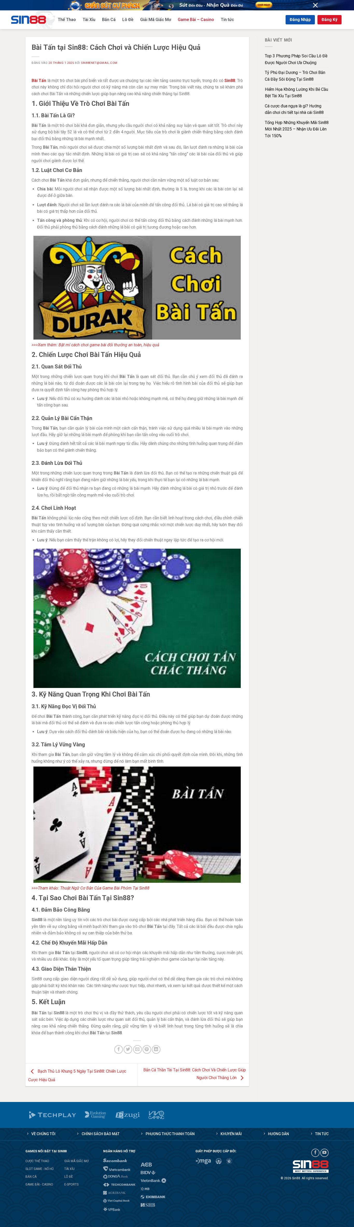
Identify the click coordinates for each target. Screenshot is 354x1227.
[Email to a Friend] (137, 1049)
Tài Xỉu (89, 19)
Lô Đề (127, 19)
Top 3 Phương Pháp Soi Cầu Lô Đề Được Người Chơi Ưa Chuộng (296, 59)
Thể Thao (67, 19)
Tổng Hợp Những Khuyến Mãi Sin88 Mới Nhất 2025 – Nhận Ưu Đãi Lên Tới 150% (297, 129)
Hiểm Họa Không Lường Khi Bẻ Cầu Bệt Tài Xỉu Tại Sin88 (296, 93)
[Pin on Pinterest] (147, 1049)
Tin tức (227, 19)
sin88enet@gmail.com (99, 63)
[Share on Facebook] (118, 1049)
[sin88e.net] (33, 20)
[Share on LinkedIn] (156, 1049)
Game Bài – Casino (196, 19)
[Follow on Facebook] (315, 1153)
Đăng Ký (329, 19)
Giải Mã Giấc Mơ (155, 19)
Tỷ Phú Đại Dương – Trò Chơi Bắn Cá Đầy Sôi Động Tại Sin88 (295, 76)
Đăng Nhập (300, 19)
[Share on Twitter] (128, 1049)
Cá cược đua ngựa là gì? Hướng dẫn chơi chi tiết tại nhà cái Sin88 (294, 109)
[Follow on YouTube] (324, 1153)
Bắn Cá (109, 19)
